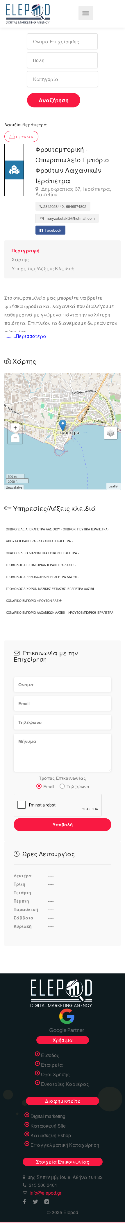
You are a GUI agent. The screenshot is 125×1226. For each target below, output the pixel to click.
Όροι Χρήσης (55, 1074)
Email (48, 786)
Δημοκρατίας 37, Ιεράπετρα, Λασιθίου (73, 191)
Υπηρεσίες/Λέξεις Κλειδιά (43, 268)
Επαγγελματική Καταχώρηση (65, 1145)
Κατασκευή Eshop (51, 1135)
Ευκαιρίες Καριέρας (65, 1084)
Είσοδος (50, 1055)
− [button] (15, 438)
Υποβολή (63, 824)
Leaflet (113, 486)
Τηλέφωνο (78, 786)
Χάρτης (20, 259)
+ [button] (15, 427)
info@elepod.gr (45, 1192)
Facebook (52, 230)
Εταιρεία (52, 1065)
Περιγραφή (26, 250)
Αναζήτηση (54, 100)
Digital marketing (48, 1116)
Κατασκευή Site (48, 1126)
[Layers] (110, 432)
